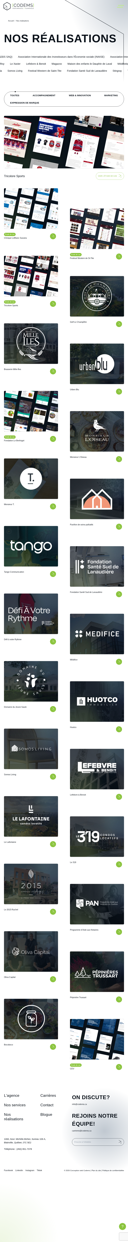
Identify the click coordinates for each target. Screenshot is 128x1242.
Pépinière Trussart (78, 997)
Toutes (14, 95)
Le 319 (73, 862)
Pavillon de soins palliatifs (81, 525)
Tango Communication (14, 572)
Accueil (11, 21)
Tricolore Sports (11, 305)
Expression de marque (24, 102)
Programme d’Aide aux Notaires (84, 930)
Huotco (73, 727)
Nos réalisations (22, 21)
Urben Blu (74, 389)
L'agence (11, 1095)
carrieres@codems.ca (81, 1131)
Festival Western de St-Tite (82, 258)
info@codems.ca (79, 1104)
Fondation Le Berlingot (14, 441)
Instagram (30, 1170)
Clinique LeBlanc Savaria (15, 238)
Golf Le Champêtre (78, 322)
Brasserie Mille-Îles (12, 369)
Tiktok (39, 1170)
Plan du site (96, 1170)
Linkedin (19, 1170)
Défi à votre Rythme (13, 639)
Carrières (48, 1095)
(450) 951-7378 (24, 1149)
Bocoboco (8, 1045)
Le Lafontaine (10, 842)
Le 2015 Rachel (11, 909)
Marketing (111, 95)
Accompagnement (44, 95)
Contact (46, 1105)
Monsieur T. (9, 504)
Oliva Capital (10, 977)
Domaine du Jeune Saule (15, 707)
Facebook (8, 1170)
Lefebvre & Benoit (78, 795)
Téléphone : (18, 1149)
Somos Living (10, 774)
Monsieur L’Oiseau (78, 457)
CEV (72, 1069)
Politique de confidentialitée (113, 1170)
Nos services (15, 1105)
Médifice (74, 660)
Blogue (46, 1114)
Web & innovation (80, 95)
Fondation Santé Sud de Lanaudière (86, 592)
